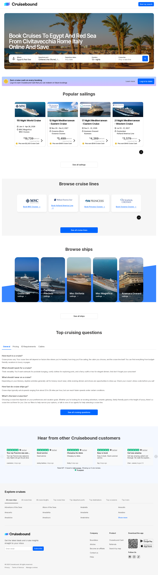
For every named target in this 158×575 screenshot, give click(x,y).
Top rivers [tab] (125, 500)
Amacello (121, 507)
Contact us (94, 553)
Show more (122, 518)
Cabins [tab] (41, 346)
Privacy (7, 567)
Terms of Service (18, 567)
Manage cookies (32, 567)
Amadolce (8, 518)
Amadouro (47, 518)
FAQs (92, 557)
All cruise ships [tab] (11, 500)
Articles (93, 544)
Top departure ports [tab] (77, 500)
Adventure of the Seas (13, 507)
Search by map (115, 549)
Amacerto (8, 512)
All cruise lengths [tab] (42, 500)
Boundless (94, 540)
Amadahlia (46, 512)
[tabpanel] (79, 379)
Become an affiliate (97, 549)
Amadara (121, 512)
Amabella (83, 507)
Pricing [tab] (16, 346)
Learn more (130, 81)
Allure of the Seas (49, 507)
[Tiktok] (138, 556)
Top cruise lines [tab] (59, 500)
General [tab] (6, 346)
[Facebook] (129, 556)
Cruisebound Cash (116, 540)
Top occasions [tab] (111, 500)
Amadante (84, 512)
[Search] (145, 58)
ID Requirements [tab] (28, 346)
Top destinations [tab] (95, 500)
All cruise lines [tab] (26, 500)
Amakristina (84, 518)
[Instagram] (134, 556)
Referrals (112, 544)
